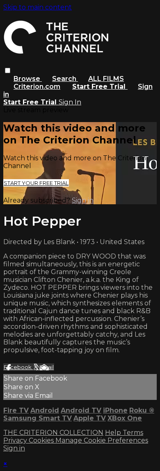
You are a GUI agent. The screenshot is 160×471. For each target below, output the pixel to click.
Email (46, 367)
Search (65, 79)
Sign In (70, 102)
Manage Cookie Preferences (101, 440)
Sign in (83, 200)
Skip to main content (37, 7)
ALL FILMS (106, 79)
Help (114, 432)
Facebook (18, 367)
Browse (28, 79)
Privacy (16, 440)
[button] (7, 70)
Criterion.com (37, 86)
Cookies (42, 440)
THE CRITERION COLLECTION (53, 432)
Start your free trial (36, 183)
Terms (133, 432)
